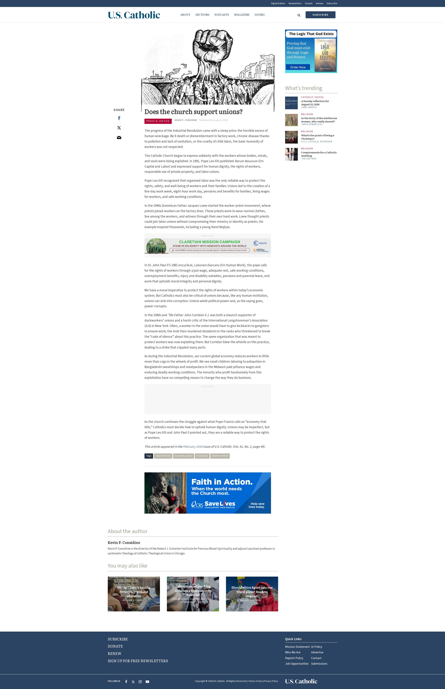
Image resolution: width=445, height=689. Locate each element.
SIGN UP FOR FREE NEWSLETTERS (138, 660)
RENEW (115, 653)
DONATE (115, 646)
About (185, 15)
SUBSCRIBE (118, 639)
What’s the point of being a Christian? (317, 137)
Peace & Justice (158, 121)
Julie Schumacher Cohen (196, 600)
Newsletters (295, 3)
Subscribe (332, 3)
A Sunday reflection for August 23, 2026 (315, 102)
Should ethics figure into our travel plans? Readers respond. (252, 591)
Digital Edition (278, 3)
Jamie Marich (309, 107)
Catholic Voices (312, 97)
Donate (309, 3)
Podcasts (222, 15)
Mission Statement (297, 647)
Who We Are (292, 652)
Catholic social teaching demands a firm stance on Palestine (193, 590)
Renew (319, 3)
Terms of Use (255, 681)
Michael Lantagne (251, 600)
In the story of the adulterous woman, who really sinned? (319, 119)
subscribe (321, 15)
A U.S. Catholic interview (316, 141)
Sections (202, 15)
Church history (163, 456)
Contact (316, 658)
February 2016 (193, 446)
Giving (259, 15)
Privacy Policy (271, 681)
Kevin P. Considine (186, 120)
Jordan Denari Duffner (185, 599)
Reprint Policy (294, 658)
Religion (307, 114)
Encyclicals (202, 456)
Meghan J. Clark (133, 600)
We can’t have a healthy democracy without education (134, 591)
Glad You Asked (220, 456)
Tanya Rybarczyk (311, 124)
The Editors (308, 158)
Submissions (319, 664)
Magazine (241, 15)
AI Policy (316, 647)
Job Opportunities (297, 664)
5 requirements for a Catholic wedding (319, 154)
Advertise (317, 652)
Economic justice (183, 456)
